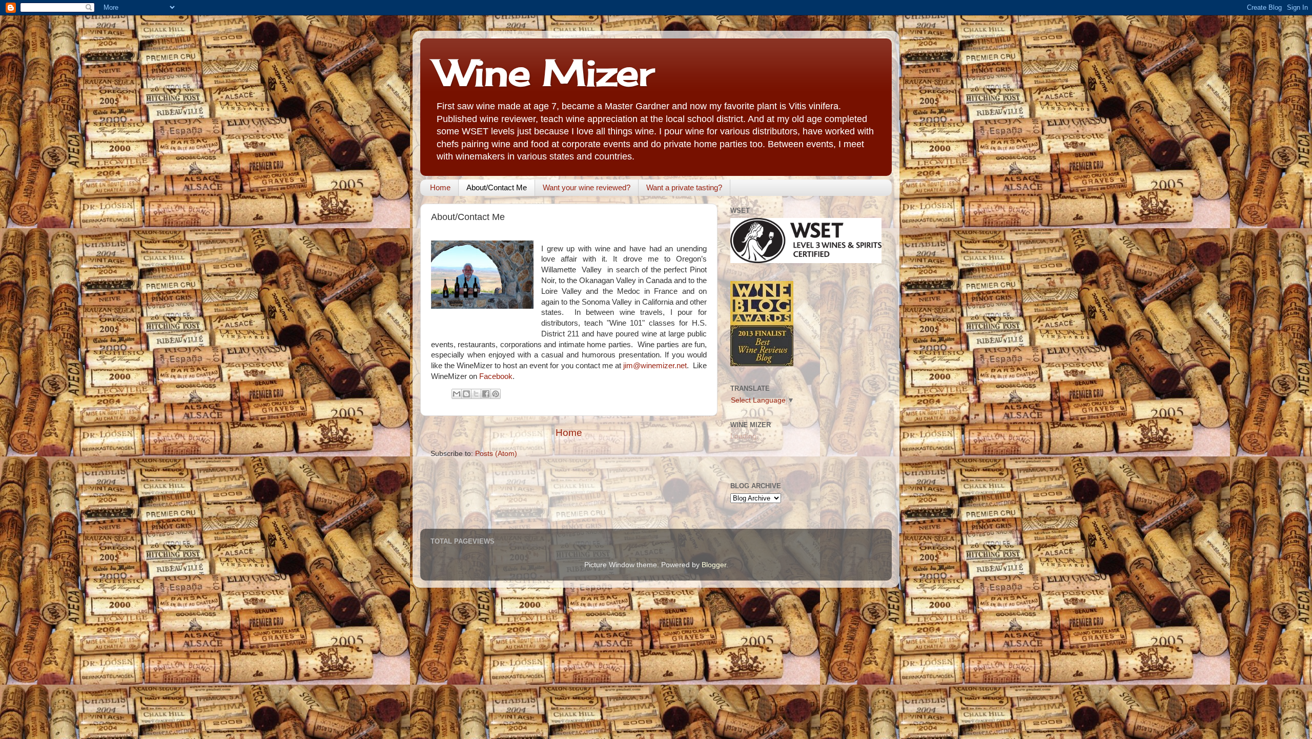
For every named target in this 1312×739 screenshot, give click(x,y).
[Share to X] (476, 394)
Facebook (495, 376)
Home (440, 187)
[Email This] (457, 394)
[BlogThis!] (466, 394)
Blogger (714, 565)
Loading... (746, 436)
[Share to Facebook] (486, 394)
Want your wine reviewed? (586, 187)
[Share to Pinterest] (495, 394)
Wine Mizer (545, 72)
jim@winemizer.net (655, 366)
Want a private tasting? (684, 187)
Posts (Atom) (496, 453)
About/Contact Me (496, 187)
